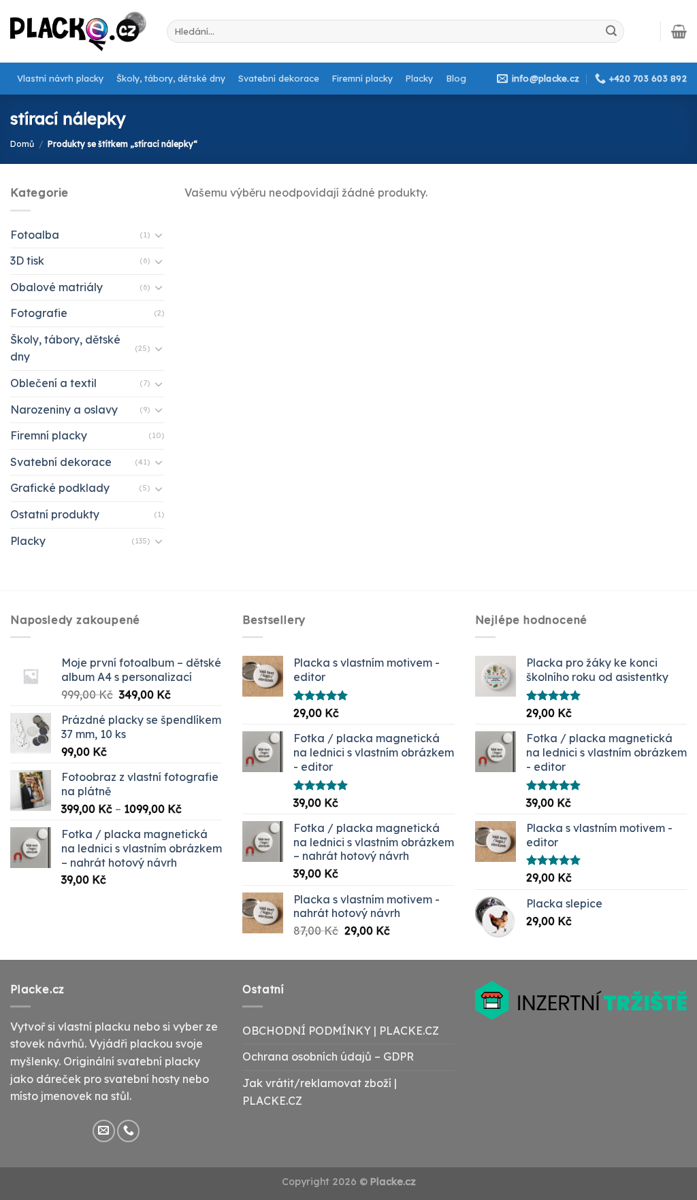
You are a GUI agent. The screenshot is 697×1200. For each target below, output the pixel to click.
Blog (456, 78)
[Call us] (128, 1131)
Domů (22, 144)
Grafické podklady (60, 488)
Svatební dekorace (278, 78)
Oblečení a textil (53, 383)
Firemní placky (362, 78)
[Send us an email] (104, 1131)
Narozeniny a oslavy (64, 409)
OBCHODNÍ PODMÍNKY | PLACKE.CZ (340, 1030)
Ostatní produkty (54, 514)
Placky (419, 78)
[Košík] (679, 31)
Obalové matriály (56, 287)
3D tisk (27, 260)
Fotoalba (34, 234)
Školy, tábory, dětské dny (170, 78)
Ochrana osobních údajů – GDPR (328, 1056)
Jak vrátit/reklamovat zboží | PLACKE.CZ (319, 1091)
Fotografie (38, 313)
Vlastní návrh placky (60, 78)
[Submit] (611, 31)
